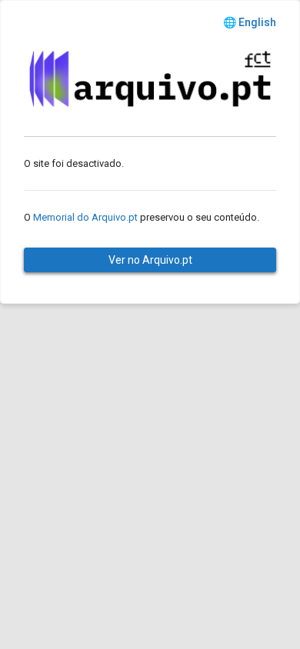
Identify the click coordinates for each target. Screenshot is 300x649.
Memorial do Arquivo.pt (85, 217)
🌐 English (249, 22)
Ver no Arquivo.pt (150, 260)
